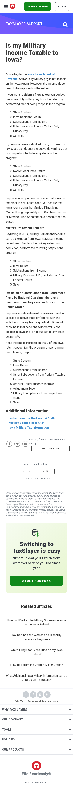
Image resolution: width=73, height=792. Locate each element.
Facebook (9, 444)
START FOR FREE (37, 6)
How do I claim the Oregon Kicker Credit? (36, 665)
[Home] (13, 7)
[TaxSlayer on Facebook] (33, 694)
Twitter (17, 444)
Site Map (20, 701)
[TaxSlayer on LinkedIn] (47, 694)
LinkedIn (25, 444)
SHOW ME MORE (50, 448)
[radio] (27, 471)
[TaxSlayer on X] (26, 694)
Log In (62, 6)
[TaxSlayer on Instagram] (40, 694)
